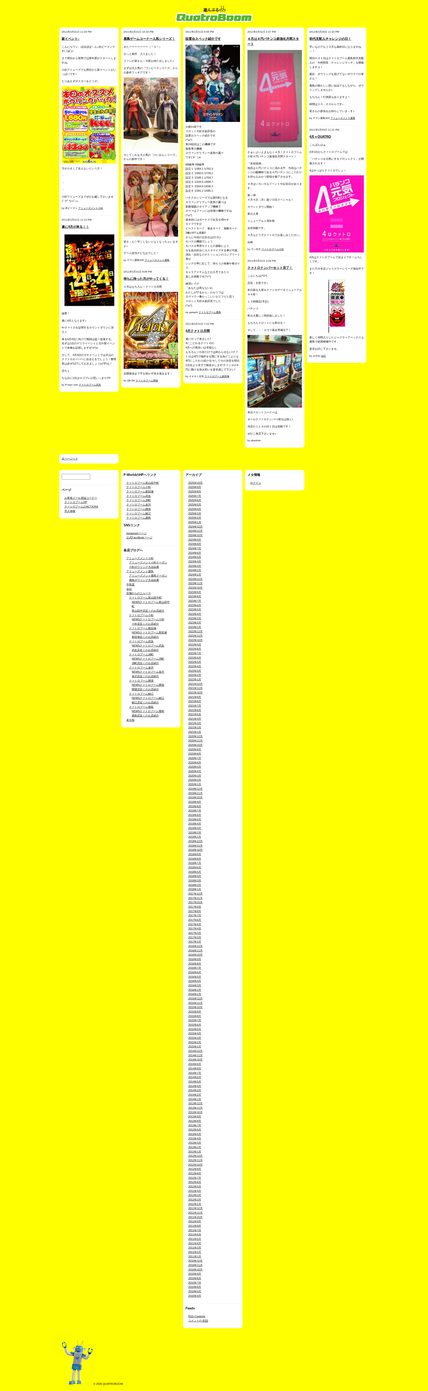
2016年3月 (194, 985)
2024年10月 (195, 535)
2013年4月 (194, 1138)
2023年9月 (194, 592)
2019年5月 (194, 819)
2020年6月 (194, 762)
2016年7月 (194, 967)
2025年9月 (194, 487)
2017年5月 (194, 924)
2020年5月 (194, 766)
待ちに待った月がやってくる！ (146, 278)
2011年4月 (194, 1243)
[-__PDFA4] (213, 83)
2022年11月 (195, 635)
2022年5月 (194, 661)
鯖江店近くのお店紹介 (145, 702)
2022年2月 (194, 674)
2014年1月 (194, 1099)
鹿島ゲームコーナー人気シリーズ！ (149, 39)
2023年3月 (194, 618)
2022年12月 (195, 631)
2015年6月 (194, 1024)
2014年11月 (195, 1055)
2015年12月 (195, 998)
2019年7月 (194, 810)
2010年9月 (194, 1273)
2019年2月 (194, 832)
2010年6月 (194, 1286)
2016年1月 (194, 994)
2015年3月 (194, 1037)
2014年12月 (195, 1050)
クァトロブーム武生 (90, 384)
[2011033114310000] (274, 98)
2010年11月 (195, 1265)
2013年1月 (194, 1151)
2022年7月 (194, 653)
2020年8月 (194, 753)
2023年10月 (195, 587)
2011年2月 (194, 1252)
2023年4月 (194, 613)
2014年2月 (194, 1094)
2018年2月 (194, 884)
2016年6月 (194, 972)
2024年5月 (194, 557)
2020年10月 (195, 744)
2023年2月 (194, 622)
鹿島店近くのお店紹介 (145, 715)
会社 (323, 355)
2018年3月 (194, 880)
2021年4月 (194, 718)
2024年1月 (194, 574)
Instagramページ (136, 533)
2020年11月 (195, 740)
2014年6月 (194, 1077)
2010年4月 (194, 1295)
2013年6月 (194, 1129)
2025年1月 (194, 522)
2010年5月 (194, 1291)
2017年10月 (195, 902)
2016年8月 (194, 963)
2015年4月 (194, 1033)
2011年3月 (194, 1247)
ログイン (255, 482)
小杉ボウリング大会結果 (144, 566)
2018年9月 (194, 854)
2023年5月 (194, 609)
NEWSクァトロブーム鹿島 (148, 711)
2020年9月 (194, 749)
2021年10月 (195, 692)
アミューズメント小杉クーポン (148, 562)
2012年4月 (194, 1190)
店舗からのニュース (138, 593)
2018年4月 (194, 876)
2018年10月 (195, 849)
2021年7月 (194, 705)
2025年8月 (194, 491)
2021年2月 (194, 727)
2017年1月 (194, 941)
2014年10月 (195, 1059)
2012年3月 (194, 1195)
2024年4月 (194, 561)
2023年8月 (194, 596)
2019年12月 (195, 788)
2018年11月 (195, 845)
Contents (196, 1316)
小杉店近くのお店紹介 (145, 623)
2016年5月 (194, 976)
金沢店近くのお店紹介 (145, 676)
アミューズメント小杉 (90, 208)
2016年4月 (194, 980)
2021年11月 (195, 688)
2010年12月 (195, 1260)
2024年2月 (194, 570)
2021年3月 (194, 723)
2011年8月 (194, 1225)
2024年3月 (194, 565)
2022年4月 (194, 666)
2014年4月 (194, 1086)
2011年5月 (194, 1238)
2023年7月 (194, 600)
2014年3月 (194, 1090)
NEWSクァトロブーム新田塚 (149, 632)
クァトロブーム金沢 (138, 504)
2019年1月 (194, 836)
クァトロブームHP (75, 502)
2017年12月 (195, 893)
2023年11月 (195, 583)
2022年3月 (194, 670)
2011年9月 (194, 1221)
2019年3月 (194, 828)
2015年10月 (195, 1007)
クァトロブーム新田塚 (217, 376)
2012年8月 (194, 1173)
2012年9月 (194, 1168)
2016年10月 (195, 954)
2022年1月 (194, 679)
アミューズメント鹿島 (157, 260)
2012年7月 (194, 1177)
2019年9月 (194, 801)
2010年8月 (194, 1278)
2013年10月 (195, 1112)
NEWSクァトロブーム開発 (148, 684)
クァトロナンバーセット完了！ (270, 268)
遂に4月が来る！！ (75, 227)
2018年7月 (194, 862)
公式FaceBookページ (139, 537)
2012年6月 (194, 1182)
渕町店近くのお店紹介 (145, 663)
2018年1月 (194, 889)
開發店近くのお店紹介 (145, 689)
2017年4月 (194, 928)
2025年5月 (194, 504)
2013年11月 (195, 1107)
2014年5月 (194, 1081)
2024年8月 (194, 543)
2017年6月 (194, 919)
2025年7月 (194, 495)
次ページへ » (70, 458)
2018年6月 (194, 867)
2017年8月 (194, 911)
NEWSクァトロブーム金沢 (148, 671)
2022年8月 (194, 648)
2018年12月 (195, 841)
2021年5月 (194, 714)
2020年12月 (195, 736)
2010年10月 (195, 1269)
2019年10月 (195, 797)
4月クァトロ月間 (198, 331)
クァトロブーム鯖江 (138, 513)
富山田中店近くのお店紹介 (148, 610)
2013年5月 (194, 1134)
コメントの (198, 1320)
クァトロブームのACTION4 (81, 506)
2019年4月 (194, 823)
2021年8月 (194, 701)
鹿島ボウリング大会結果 (144, 580)
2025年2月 (194, 517)
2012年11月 (195, 1160)
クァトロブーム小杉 (273, 249)
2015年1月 (194, 1046)
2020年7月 (194, 758)
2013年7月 (194, 1125)
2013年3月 (194, 1142)
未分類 (130, 720)
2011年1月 (194, 1256)
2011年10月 (195, 1217)
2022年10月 (195, 640)
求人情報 (69, 511)
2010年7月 (194, 1282)
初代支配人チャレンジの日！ (330, 39)
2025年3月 (194, 513)
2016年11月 (195, 950)
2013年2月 (194, 1147)
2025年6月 (194, 500)
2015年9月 (194, 1011)
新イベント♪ (71, 39)
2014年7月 (194, 1072)
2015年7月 (194, 1020)
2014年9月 (194, 1064)
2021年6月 (194, 710)
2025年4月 (194, 509)
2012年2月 (194, 1199)
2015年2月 (194, 1042)
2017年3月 (194, 932)
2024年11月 (195, 530)
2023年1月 (194, 627)
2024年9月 (194, 539)
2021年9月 (194, 697)
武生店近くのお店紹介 (145, 650)
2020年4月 (194, 771)
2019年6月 (194, 814)
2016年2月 (194, 989)
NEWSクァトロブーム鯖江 (148, 697)
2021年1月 (194, 731)
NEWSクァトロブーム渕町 (148, 658)
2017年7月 (194, 915)
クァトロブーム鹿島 (210, 312)
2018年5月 (194, 871)
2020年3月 (194, 775)
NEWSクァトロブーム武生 (148, 645)
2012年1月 (194, 1204)
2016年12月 (195, 946)
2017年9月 (194, 906)
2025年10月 (195, 482)
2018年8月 (194, 858)
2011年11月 (195, 1212)
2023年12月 (195, 579)
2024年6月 (194, 552)
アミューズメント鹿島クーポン (148, 575)
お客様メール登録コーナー (80, 497)
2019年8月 (194, 806)
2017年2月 (194, 937)
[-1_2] (89, 270)
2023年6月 (194, 605)
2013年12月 (195, 1103)
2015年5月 (194, 1029)
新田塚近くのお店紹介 (145, 636)
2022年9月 (194, 644)
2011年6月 (194, 1234)
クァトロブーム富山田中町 (142, 482)
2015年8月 (194, 1016)
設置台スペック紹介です (203, 39)
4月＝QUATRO (320, 137)
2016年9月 (194, 959)
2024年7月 (194, 548)
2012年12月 (195, 1155)
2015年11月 (195, 1002)
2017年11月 (195, 898)
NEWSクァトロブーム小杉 (148, 619)
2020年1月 (194, 784)
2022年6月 (194, 657)
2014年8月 (194, 1068)
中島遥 (130, 584)
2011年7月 (194, 1230)
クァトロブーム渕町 (138, 500)
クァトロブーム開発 (147, 380)
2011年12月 (195, 1208)
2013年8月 (194, 1120)
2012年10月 (195, 1164)
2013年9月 (194, 1116)
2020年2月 (194, 779)
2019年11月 (195, 793)
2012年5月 (194, 1186)
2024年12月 (195, 526)
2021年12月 (195, 683)
